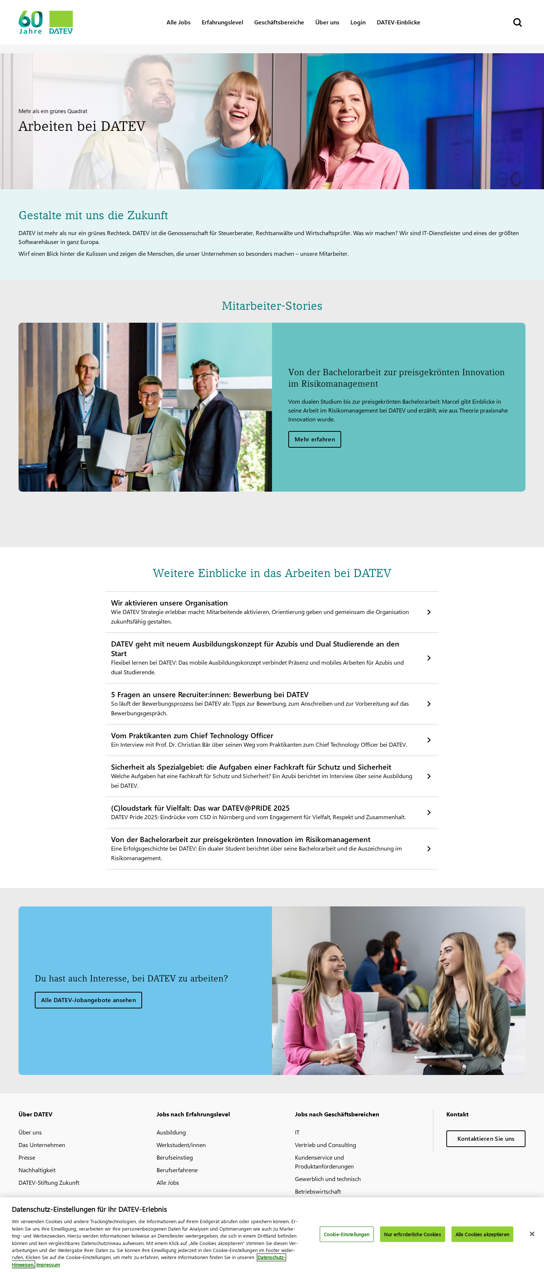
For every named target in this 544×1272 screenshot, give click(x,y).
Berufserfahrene (177, 1170)
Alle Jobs (179, 22)
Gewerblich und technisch (328, 1179)
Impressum (48, 1264)
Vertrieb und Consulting (325, 1145)
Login (358, 22)
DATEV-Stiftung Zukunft (49, 1182)
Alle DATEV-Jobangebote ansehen (88, 1000)
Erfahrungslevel (222, 22)
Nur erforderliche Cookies (412, 1234)
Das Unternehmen (42, 1145)
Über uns (327, 22)
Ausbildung (171, 1132)
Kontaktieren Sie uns (486, 1138)
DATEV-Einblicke (398, 22)
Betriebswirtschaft (318, 1191)
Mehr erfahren (315, 439)
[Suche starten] (516, 22)
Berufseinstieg (175, 1157)
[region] (272, 1234)
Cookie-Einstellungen (347, 1234)
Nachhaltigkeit (37, 1170)
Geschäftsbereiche (279, 22)
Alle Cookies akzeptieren (482, 1234)
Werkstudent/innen (181, 1145)
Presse (27, 1157)
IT (297, 1132)
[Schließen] (532, 1234)
